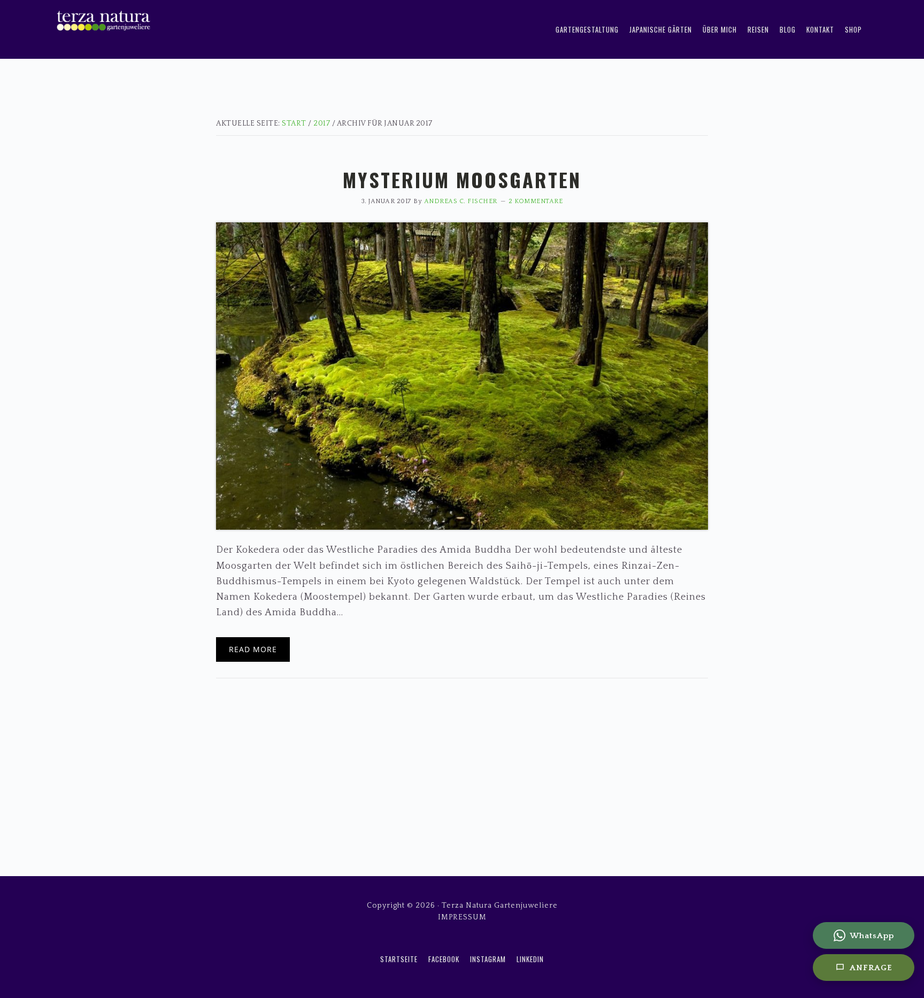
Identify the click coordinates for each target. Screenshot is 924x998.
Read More (253, 649)
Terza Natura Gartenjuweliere (500, 905)
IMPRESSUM (462, 917)
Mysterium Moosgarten (462, 179)
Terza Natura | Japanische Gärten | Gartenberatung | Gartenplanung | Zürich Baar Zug (189, 16)
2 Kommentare (536, 201)
